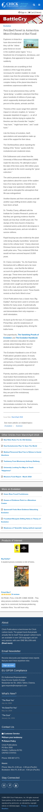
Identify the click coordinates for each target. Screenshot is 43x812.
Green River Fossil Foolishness (16, 494)
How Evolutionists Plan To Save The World (20, 446)
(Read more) (7, 643)
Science (19, 426)
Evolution (7, 26)
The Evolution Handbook (27, 338)
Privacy (23, 806)
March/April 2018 (17, 417)
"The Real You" (8, 700)
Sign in (23, 12)
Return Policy (10, 741)
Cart (32, 12)
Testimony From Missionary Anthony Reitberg (22, 461)
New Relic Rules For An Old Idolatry (18, 440)
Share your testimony (13, 737)
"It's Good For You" (9, 708)
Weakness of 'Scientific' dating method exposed (22, 528)
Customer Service (12, 734)
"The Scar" (6, 715)
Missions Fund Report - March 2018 (18, 477)
